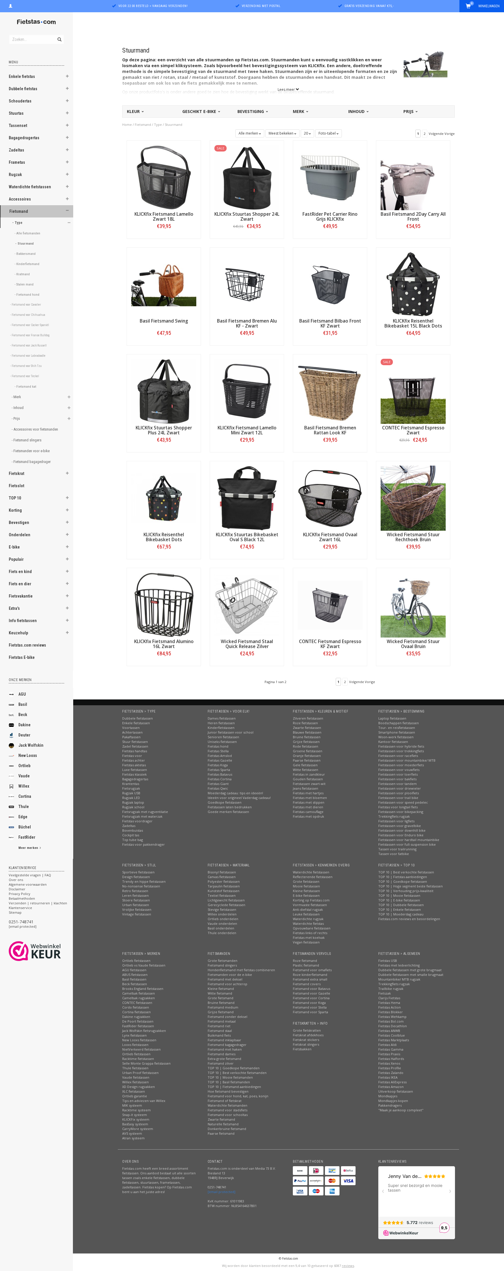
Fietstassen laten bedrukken (230, 807)
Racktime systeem (136, 1110)
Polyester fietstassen (224, 881)
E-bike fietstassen (306, 895)
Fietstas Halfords (391, 1058)
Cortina (24, 796)
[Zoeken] (59, 36)
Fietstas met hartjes (308, 793)
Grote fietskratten (307, 1030)
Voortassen (131, 727)
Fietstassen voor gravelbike (399, 825)
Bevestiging (251, 111)
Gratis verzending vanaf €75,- (369, 6)
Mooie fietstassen (306, 886)
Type (158, 124)
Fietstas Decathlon (392, 1026)
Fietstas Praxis (389, 1054)
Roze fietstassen (305, 723)
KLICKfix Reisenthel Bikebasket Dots (164, 537)
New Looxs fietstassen (139, 1040)
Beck (22, 714)
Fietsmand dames (221, 1054)
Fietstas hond (218, 746)
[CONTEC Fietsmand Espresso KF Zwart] (330, 604)
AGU (22, 694)
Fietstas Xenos (389, 1063)
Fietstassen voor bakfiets (397, 779)
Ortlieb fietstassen (136, 960)
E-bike (14, 547)
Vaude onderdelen (222, 923)
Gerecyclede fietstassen (226, 905)
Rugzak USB (131, 793)
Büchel (24, 827)
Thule (23, 806)
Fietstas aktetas (134, 765)
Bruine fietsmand (221, 1002)
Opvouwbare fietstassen (311, 928)
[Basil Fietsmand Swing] (163, 284)
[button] (67, 77)
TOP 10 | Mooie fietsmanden (230, 1077)
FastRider (26, 837)
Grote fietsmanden (222, 960)
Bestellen (164, 238)
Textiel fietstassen (222, 895)
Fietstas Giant (218, 783)
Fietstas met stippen (308, 802)
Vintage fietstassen (136, 914)
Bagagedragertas (24, 137)
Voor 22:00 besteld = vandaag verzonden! (153, 6)
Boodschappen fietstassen (398, 723)
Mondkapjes (387, 1096)
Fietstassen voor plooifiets (398, 793)
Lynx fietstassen (134, 1035)
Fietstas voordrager (137, 821)
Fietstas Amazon (391, 1086)
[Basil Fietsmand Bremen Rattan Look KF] (330, 391)
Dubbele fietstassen (137, 718)
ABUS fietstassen (135, 974)
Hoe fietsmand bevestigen (228, 1091)
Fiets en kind (20, 571)
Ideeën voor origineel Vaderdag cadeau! (239, 797)
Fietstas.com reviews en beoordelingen (409, 919)
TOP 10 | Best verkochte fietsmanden (237, 1072)
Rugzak (15, 174)
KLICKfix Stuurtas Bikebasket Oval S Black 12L (247, 537)
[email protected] (22, 926)
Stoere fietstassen (136, 900)
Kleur (134, 111)
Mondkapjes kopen (393, 1100)
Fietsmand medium (223, 1007)
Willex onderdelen (222, 914)
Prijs (409, 111)
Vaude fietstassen (135, 1077)
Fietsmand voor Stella (310, 1007)
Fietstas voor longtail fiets (398, 807)
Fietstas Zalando (390, 1072)
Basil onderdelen (221, 928)
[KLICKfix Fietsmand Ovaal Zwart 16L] (330, 497)
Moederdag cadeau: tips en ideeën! (235, 793)
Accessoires (20, 199)
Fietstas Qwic (218, 788)
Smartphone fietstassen (396, 732)
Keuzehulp (18, 633)
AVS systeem (132, 1133)
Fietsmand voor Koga (309, 1002)
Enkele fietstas (22, 76)
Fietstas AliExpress (392, 1082)
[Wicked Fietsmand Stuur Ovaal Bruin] (413, 604)
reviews (348, 1265)
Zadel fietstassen (135, 746)
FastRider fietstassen (138, 1026)
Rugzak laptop (133, 802)
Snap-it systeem (134, 1114)
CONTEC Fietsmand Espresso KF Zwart (330, 644)
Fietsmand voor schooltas (228, 1114)
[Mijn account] (10, 5)
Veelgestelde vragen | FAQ (30, 875)
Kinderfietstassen (221, 727)
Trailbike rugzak (390, 988)
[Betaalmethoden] (300, 1170)
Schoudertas (20, 101)
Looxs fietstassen (135, 1044)
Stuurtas (16, 113)
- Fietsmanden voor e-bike (31, 451)
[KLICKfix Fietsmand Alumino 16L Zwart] (163, 604)
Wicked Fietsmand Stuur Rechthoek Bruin (413, 537)
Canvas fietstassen (222, 877)
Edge (22, 816)
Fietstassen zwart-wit (309, 783)
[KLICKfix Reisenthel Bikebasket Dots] (163, 497)
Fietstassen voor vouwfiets (398, 769)
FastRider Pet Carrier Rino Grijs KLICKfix (330, 216)
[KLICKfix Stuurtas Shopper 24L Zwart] (246, 177)
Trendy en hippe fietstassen (144, 881)
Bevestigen (19, 522)
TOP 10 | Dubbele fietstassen (401, 905)
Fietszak (384, 993)
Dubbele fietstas (23, 88)
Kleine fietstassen (306, 891)
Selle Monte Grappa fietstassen (146, 1063)
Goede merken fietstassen (228, 811)
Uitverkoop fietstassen (395, 1091)
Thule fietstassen (135, 1068)
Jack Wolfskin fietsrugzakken (144, 1030)
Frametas (17, 162)
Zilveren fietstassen (308, 718)
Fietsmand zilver (221, 1063)
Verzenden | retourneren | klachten (38, 903)
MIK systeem (132, 1105)
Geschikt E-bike (199, 111)
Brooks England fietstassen (142, 988)
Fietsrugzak (131, 788)
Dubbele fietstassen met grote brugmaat (410, 970)
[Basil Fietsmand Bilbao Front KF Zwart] (330, 284)
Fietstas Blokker (390, 1012)
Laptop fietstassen (392, 718)
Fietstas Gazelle (220, 760)
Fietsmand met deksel (225, 979)
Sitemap (15, 912)
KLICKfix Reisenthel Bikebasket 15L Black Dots (413, 323)
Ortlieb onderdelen (223, 919)
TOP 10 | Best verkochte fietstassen (406, 872)
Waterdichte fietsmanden (227, 1105)
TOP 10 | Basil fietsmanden (229, 1082)
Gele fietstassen (305, 765)
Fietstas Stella (218, 751)
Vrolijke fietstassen (136, 909)
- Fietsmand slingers (27, 440)
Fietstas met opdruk (308, 816)
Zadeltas (16, 150)
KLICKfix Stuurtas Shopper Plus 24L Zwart (164, 430)
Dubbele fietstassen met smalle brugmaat (410, 974)
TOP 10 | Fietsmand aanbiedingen (234, 1086)
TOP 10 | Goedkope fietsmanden (234, 1068)
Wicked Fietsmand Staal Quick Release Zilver (247, 644)
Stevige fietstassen (222, 909)
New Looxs (27, 755)
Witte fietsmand (220, 993)
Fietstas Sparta (219, 769)
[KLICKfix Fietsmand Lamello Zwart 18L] (163, 177)
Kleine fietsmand (221, 988)
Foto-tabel (327, 133)
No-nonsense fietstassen (141, 886)
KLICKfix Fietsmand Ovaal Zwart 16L (330, 537)
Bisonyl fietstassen (222, 872)
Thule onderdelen (222, 933)
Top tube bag (132, 840)
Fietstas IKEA (388, 1077)
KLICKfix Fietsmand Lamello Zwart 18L (163, 216)
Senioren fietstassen (223, 737)
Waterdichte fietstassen (30, 186)
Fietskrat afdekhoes (308, 1035)
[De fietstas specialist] (36, 22)
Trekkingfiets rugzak (394, 816)
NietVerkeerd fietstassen (141, 1049)
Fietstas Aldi (387, 1044)
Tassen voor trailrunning (397, 849)
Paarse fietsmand (221, 1133)
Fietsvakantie (21, 596)
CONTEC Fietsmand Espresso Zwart (413, 430)
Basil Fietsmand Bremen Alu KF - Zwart (247, 323)
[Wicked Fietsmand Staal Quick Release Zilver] (246, 604)
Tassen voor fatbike (393, 854)
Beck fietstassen (134, 984)
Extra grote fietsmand (224, 1058)
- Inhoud (18, 407)
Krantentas (130, 783)
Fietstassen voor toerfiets (398, 774)
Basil (22, 704)
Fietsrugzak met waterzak (142, 816)
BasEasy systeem (135, 1124)
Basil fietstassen (134, 979)
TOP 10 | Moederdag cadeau (401, 914)
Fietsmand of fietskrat (225, 1100)
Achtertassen (132, 732)
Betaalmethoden (22, 898)
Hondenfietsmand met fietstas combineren (241, 970)
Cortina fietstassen (136, 1012)
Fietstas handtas (134, 751)
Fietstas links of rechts (310, 933)
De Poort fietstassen (137, 1021)
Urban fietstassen (135, 905)
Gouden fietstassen (308, 779)
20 (306, 133)
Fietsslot (16, 485)
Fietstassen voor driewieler (399, 788)
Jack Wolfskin (30, 745)
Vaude (24, 776)
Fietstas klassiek (134, 774)
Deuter (24, 735)
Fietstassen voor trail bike (398, 797)
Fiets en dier (20, 583)
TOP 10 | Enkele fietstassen (399, 909)
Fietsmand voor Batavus (311, 988)
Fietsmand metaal (222, 1021)
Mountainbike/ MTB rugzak (399, 979)
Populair (16, 559)
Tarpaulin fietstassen (224, 886)
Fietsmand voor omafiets (312, 970)
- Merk (17, 397)
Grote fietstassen (306, 881)
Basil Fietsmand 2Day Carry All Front (413, 216)
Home (127, 124)
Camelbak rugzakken (138, 998)
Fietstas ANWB (389, 1030)
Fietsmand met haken (225, 1049)
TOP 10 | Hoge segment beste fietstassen (410, 886)
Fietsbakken (302, 1049)
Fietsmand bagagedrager (227, 1044)
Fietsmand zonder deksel (227, 1016)
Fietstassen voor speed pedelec (403, 802)
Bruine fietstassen (307, 737)
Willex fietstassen (135, 1082)
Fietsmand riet (219, 1026)
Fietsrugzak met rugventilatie (145, 811)
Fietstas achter (133, 760)
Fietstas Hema (389, 1002)
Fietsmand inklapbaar (224, 1040)
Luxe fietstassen (134, 769)
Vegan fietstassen (306, 942)
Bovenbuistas (132, 830)
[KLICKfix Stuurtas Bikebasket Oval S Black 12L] (246, 497)
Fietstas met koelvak (309, 937)
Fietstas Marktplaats (393, 1040)
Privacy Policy (19, 894)
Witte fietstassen (305, 769)
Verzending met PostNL (261, 6)
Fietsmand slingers (222, 965)
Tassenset (18, 125)
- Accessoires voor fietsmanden (35, 429)
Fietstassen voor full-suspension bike (407, 844)
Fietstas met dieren (308, 807)
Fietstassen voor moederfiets (401, 765)
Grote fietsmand (220, 998)
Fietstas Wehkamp (392, 1016)
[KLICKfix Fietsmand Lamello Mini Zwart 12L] (246, 391)
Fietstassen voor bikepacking (400, 811)
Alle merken (249, 133)
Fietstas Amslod (220, 755)
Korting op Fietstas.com (311, 900)
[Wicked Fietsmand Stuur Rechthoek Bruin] (413, 497)
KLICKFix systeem (135, 1119)
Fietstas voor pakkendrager (143, 844)
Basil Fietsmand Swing (164, 321)
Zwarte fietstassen (307, 727)
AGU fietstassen (134, 970)
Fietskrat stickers (306, 1039)
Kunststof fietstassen (223, 891)
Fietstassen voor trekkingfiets (401, 751)
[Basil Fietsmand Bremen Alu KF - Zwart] (246, 284)
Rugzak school (133, 807)
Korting (15, 510)
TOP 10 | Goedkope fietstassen (402, 881)
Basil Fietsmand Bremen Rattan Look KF (330, 430)
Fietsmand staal (220, 1030)
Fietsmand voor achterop (227, 984)
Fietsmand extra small (310, 979)
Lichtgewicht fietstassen (226, 900)
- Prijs (16, 418)
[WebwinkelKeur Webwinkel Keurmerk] (45, 951)
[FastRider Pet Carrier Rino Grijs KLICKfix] (330, 177)
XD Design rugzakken (138, 1086)
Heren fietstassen (221, 723)
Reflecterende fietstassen (312, 877)
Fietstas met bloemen (310, 797)
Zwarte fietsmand (221, 1119)
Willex (23, 786)
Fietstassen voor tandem (397, 783)
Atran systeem (133, 1138)
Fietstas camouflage (308, 811)
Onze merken (20, 680)
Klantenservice (20, 908)
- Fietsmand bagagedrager (32, 461)
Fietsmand (18, 211)
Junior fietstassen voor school (230, 732)
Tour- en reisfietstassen (396, 727)
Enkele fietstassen (136, 723)
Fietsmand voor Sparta (310, 1012)
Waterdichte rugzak (308, 919)
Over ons (16, 879)
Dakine (24, 724)
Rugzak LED (131, 797)
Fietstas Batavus (220, 774)
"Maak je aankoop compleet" (401, 1110)
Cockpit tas (130, 835)
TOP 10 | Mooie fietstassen (399, 895)
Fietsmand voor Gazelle (311, 993)
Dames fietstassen (222, 718)
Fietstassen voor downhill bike (402, 830)
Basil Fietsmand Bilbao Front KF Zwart (330, 323)
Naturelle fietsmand (223, 1124)
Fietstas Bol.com (391, 1021)
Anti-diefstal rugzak (308, 909)
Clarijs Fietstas (389, 998)
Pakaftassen (131, 737)
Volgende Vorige (442, 133)
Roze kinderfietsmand (310, 974)
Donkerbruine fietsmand (227, 1129)
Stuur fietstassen (135, 741)
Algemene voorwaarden (28, 884)
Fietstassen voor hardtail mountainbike (408, 840)
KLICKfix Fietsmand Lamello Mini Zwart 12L (247, 430)
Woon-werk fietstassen (396, 737)
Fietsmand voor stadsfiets (227, 1110)
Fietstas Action (389, 1007)
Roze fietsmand (305, 960)
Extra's (14, 608)
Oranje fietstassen (307, 755)
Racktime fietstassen (138, 1058)
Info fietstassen (23, 620)
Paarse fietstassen (307, 760)
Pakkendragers (390, 1105)
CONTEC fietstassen (137, 1002)
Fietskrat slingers (306, 1044)
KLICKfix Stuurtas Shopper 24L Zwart (246, 216)
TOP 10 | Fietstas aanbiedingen (402, 877)
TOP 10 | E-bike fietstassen (399, 900)
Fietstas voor (132, 755)
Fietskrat (16, 473)
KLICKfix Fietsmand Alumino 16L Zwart (164, 644)
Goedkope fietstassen (225, 802)
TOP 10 (15, 498)
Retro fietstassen (135, 891)
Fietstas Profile (389, 1068)
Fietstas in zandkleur (309, 774)
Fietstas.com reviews (27, 645)
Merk (299, 111)
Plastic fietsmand (306, 965)
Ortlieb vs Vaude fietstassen (143, 965)
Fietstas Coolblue (391, 1035)
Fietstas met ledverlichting (399, 965)
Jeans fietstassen (305, 788)
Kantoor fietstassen (393, 741)
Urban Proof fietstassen (140, 1072)
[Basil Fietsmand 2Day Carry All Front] (413, 177)
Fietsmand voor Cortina (311, 998)
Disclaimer (17, 889)
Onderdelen (19, 534)
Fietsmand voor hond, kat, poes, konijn (238, 1096)
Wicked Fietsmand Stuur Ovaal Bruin (413, 644)
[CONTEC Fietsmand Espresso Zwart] (413, 391)
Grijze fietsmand (221, 1012)
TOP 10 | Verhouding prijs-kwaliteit (405, 891)
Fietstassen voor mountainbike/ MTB (406, 760)
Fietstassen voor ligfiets (396, 821)
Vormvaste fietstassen (310, 905)
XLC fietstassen (133, 1091)
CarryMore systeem (137, 1129)
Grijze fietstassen (306, 741)
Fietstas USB (387, 960)
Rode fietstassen (305, 746)
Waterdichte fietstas (308, 923)
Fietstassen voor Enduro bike (401, 835)
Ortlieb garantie (134, 1096)
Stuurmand (173, 124)
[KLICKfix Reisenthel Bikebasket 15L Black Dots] (413, 284)
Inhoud (357, 111)
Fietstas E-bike (22, 657)
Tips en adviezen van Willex (143, 1100)
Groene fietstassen (307, 751)
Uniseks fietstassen (222, 741)
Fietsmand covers (307, 984)
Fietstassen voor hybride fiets (401, 746)
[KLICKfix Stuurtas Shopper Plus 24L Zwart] (163, 391)
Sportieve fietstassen (138, 872)
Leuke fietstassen (306, 914)
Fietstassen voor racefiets (398, 755)
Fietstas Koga (218, 765)
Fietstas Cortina (220, 779)
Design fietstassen (136, 877)
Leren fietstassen (135, 895)
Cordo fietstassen (135, 1007)
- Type (17, 222)
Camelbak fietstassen (138, 993)
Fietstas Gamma (390, 1049)
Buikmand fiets (219, 1035)
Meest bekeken (281, 133)
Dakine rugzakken (136, 1016)
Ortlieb (24, 765)
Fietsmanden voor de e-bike (230, 974)
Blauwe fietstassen (307, 732)
